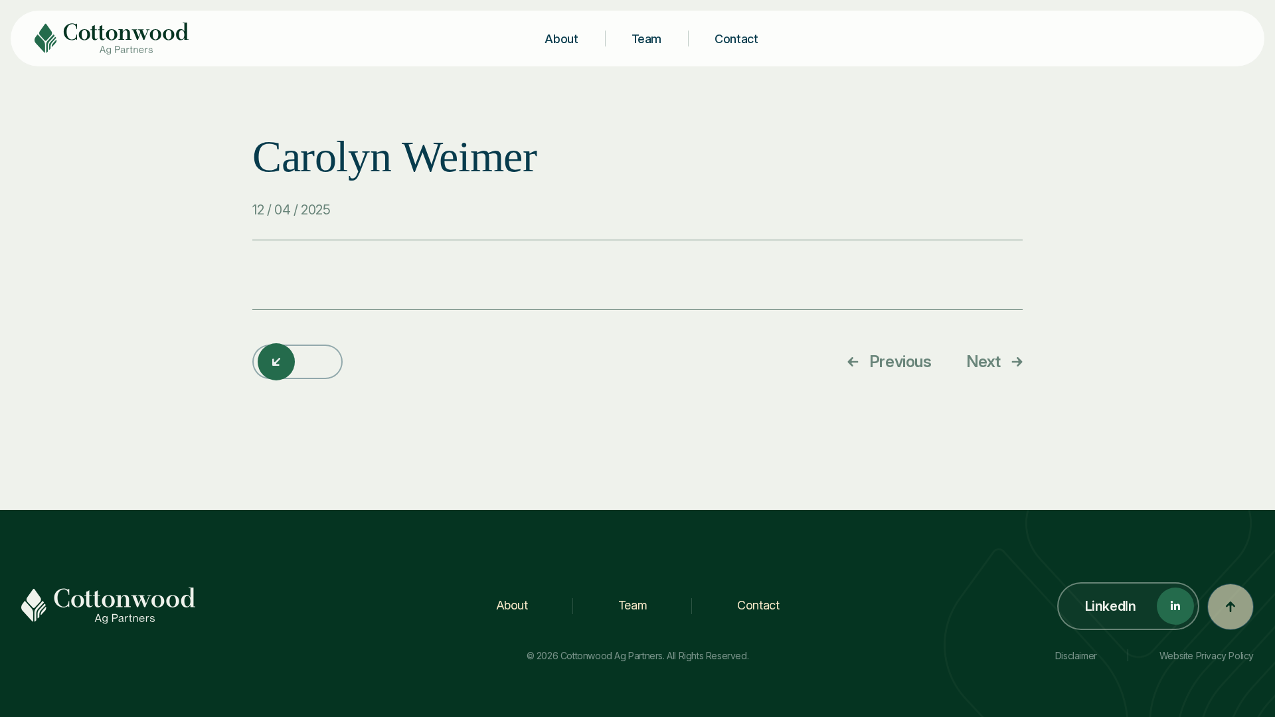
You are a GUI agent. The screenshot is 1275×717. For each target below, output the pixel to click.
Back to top (1230, 607)
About (561, 39)
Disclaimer (1076, 655)
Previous (900, 361)
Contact (736, 39)
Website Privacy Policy (1206, 655)
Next (983, 361)
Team (647, 39)
